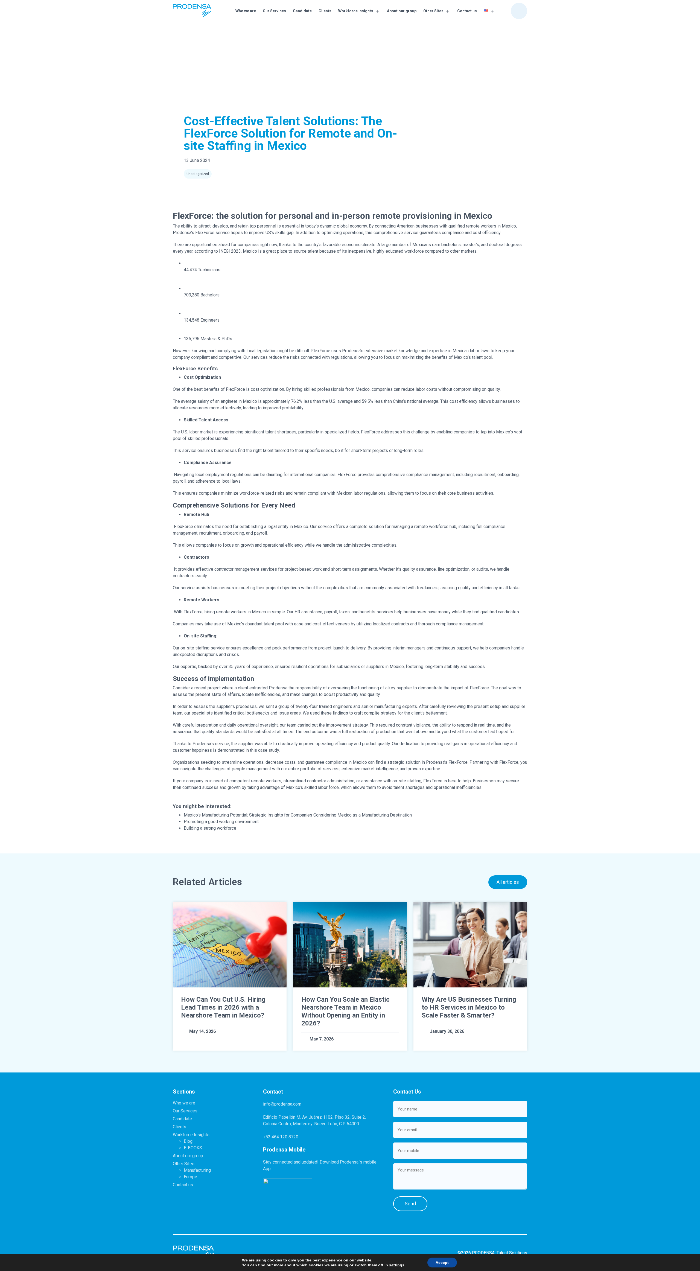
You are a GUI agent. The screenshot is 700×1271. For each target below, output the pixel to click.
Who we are (245, 11)
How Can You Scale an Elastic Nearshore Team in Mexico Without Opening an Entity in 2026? (345, 1011)
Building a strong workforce (210, 828)
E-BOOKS (193, 1147)
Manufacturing (197, 1170)
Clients (325, 11)
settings (396, 1265)
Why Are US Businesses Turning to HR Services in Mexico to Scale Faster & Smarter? (469, 1007)
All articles (508, 882)
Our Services (274, 11)
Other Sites (433, 11)
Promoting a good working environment (221, 821)
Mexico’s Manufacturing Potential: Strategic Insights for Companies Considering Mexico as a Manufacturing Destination (298, 815)
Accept (442, 1262)
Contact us (467, 11)
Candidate (302, 11)
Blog (188, 1141)
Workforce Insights (355, 11)
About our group (401, 11)
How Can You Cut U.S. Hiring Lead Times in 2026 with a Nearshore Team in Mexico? (223, 1007)
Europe (190, 1176)
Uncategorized (197, 174)
